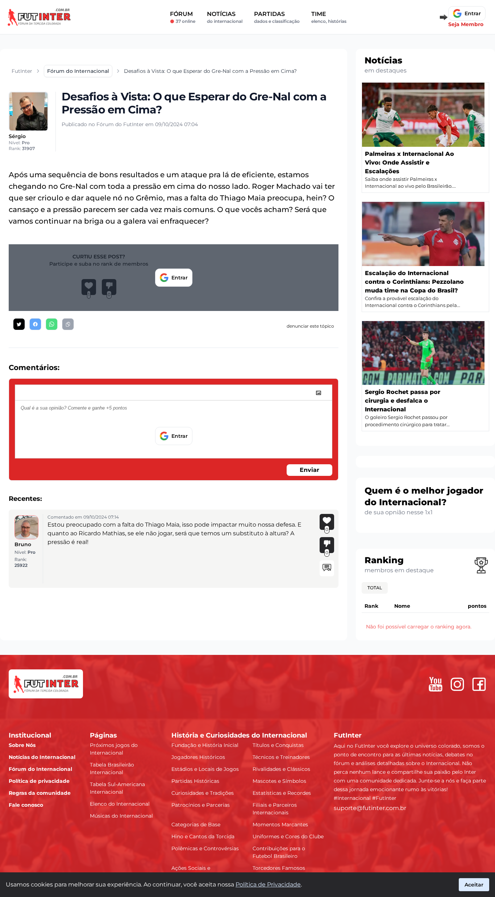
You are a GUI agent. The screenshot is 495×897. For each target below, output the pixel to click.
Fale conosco (26, 805)
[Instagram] (457, 684)
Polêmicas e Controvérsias (205, 848)
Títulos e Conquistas (278, 745)
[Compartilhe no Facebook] (35, 324)
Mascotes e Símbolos (279, 781)
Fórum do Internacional (40, 769)
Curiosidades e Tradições (202, 793)
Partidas (277, 17)
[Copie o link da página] (68, 324)
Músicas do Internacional (121, 816)
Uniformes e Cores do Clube (288, 836)
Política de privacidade (39, 781)
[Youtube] (435, 684)
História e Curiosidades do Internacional (239, 735)
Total (374, 587)
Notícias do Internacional (42, 757)
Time (328, 17)
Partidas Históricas (195, 781)
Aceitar (474, 884)
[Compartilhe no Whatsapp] (52, 324)
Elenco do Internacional (120, 804)
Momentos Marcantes (280, 824)
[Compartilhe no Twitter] (19, 324)
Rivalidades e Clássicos (281, 769)
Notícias (224, 17)
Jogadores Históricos (198, 757)
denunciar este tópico (310, 326)
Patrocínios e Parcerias (200, 805)
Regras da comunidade (40, 793)
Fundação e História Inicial (204, 745)
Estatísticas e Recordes (282, 793)
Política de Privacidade (268, 884)
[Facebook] (479, 684)
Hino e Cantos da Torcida (202, 836)
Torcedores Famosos (279, 868)
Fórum (182, 17)
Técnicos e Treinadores (281, 757)
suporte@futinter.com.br (370, 808)
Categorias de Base (195, 824)
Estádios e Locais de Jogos (205, 769)
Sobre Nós (22, 745)
